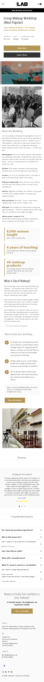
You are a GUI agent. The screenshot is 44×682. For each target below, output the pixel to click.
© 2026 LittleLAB (8, 676)
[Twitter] (6, 672)
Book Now (22, 48)
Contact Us (6, 637)
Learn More (22, 55)
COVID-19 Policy (7, 645)
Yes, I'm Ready (22, 611)
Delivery (5, 641)
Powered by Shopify (22, 676)
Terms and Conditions (9, 639)
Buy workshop (14, 400)
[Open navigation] (3, 4)
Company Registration (9, 643)
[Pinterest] (8, 672)
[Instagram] (11, 672)
